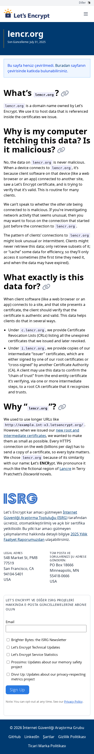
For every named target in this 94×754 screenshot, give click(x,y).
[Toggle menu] (85, 13)
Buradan (62, 65)
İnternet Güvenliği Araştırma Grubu (53, 727)
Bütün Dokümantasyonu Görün (27, 45)
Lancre (65, 468)
